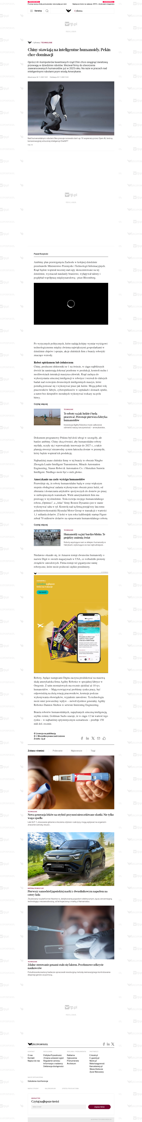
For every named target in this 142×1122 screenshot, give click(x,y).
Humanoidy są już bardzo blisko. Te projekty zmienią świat (84, 536)
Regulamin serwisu (51, 1061)
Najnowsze (76, 750)
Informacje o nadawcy (53, 1063)
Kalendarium (50, 1088)
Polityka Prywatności (52, 1055)
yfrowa (78, 11)
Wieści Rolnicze (96, 1069)
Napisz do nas (34, 1061)
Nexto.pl (93, 1061)
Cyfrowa (36, 43)
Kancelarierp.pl (96, 1066)
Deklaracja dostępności (53, 1066)
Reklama (71, 1055)
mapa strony (33, 1088)
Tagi (93, 750)
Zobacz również (36, 750)
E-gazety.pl (94, 1058)
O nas (30, 1055)
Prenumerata (73, 1061)
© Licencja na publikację (45, 733)
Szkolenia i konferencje (38, 1081)
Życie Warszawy (97, 1072)
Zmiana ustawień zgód (53, 1058)
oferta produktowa (70, 1088)
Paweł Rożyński (41, 254)
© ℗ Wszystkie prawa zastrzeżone (49, 736)
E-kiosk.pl (94, 1055)
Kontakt (31, 1058)
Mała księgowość (97, 1063)
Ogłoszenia (72, 1058)
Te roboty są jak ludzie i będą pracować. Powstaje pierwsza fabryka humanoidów (85, 417)
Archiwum (71, 1063)
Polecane (58, 750)
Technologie (46, 43)
